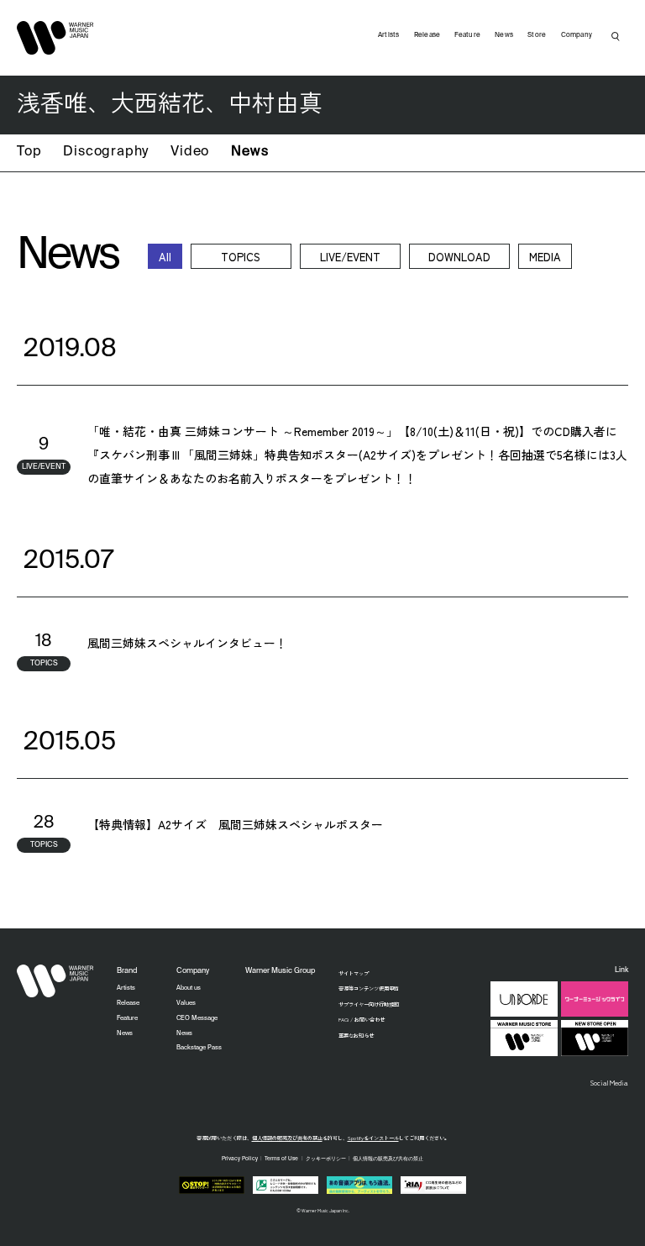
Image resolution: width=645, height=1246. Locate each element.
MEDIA (545, 257)
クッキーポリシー (326, 1158)
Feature (467, 35)
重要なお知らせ (356, 1035)
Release (427, 35)
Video (189, 152)
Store (536, 35)
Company (577, 35)
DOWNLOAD (459, 257)
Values (186, 1003)
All (165, 257)
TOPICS (240, 257)
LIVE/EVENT (350, 257)
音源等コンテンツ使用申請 (368, 988)
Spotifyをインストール (373, 1138)
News (249, 152)
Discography (106, 152)
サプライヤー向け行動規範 (368, 1004)
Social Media (609, 1082)
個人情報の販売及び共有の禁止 (287, 1138)
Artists (389, 35)
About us (188, 988)
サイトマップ (353, 973)
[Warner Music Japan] (55, 981)
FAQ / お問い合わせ (361, 1019)
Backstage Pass (199, 1047)
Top (29, 152)
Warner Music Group (280, 971)
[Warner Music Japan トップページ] (55, 38)
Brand (127, 971)
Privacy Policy (240, 1158)
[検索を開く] (615, 36)
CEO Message (197, 1018)
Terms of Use (281, 1158)
